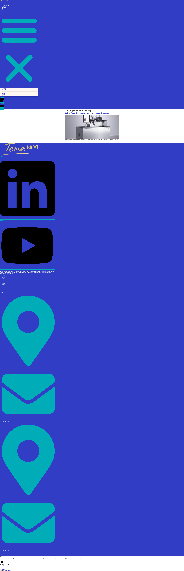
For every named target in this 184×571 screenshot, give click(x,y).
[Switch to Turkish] (4, 10)
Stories (4, 6)
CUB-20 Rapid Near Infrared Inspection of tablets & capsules (87, 113)
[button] (19, 49)
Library (4, 7)
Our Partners (5, 4)
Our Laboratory (6, 5)
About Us (4, 2)
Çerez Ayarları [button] (2, 559)
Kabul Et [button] (6, 559)
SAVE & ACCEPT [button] (3, 569)
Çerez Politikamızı (81, 558)
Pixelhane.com (52, 555)
